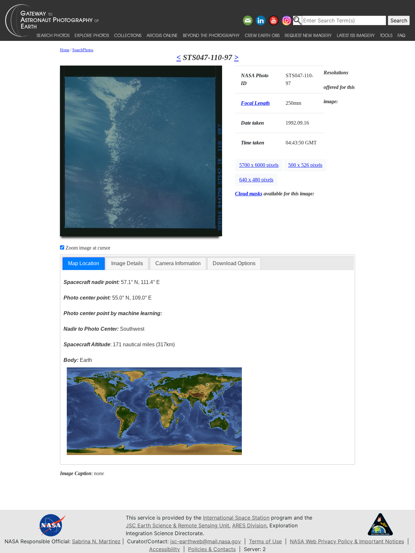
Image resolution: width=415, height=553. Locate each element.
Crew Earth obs (262, 35)
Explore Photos (92, 35)
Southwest (104, 329)
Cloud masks (248, 193)
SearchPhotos (82, 50)
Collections (127, 35)
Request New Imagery (308, 35)
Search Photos (53, 35)
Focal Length (255, 103)
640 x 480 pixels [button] (256, 179)
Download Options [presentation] (234, 263)
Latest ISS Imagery (356, 35)
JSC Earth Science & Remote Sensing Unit (177, 525)
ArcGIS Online (162, 35)
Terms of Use (265, 541)
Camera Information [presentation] (178, 263)
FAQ (401, 35)
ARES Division (249, 525)
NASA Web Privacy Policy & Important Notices (347, 541)
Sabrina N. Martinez (96, 541)
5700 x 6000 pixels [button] (259, 165)
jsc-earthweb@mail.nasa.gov (205, 541)
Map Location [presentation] (83, 263)
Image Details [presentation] (127, 263)
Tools (386, 35)
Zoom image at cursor (87, 248)
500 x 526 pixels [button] (305, 165)
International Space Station (236, 517)
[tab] (84, 263)
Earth (78, 360)
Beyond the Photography (211, 35)
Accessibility (164, 549)
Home (64, 50)
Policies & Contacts (212, 549)
